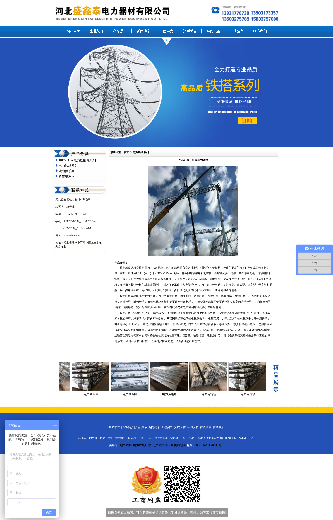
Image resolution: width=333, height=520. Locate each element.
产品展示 (141, 427)
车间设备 (193, 427)
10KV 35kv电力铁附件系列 (77, 160)
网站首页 (115, 427)
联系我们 (218, 427)
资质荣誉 (180, 427)
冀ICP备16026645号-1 (209, 445)
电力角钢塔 (91, 394)
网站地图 (180, 445)
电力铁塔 (126, 445)
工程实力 (167, 427)
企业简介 (128, 427)
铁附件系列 (67, 171)
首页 (127, 152)
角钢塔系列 (67, 176)
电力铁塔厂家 (142, 445)
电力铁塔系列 (68, 165)
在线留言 (206, 427)
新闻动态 (154, 427)
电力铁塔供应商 (163, 445)
